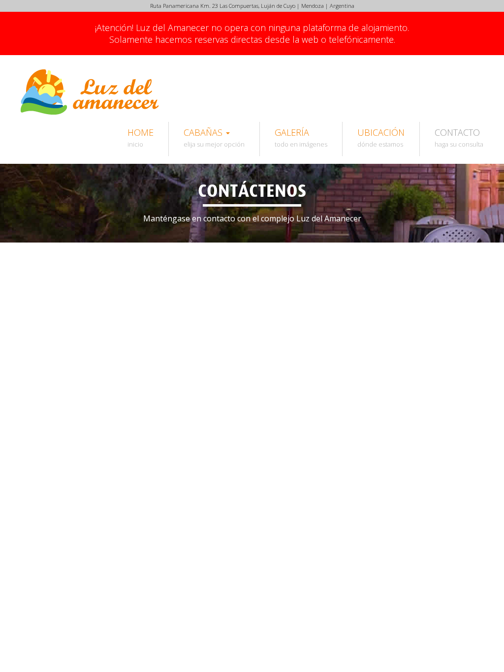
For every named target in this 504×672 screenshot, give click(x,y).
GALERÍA (301, 137)
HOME (140, 137)
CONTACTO (459, 137)
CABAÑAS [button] (214, 137)
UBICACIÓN (381, 137)
